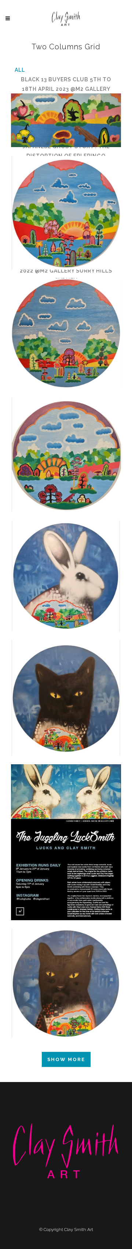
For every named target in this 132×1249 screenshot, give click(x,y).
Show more (66, 1059)
